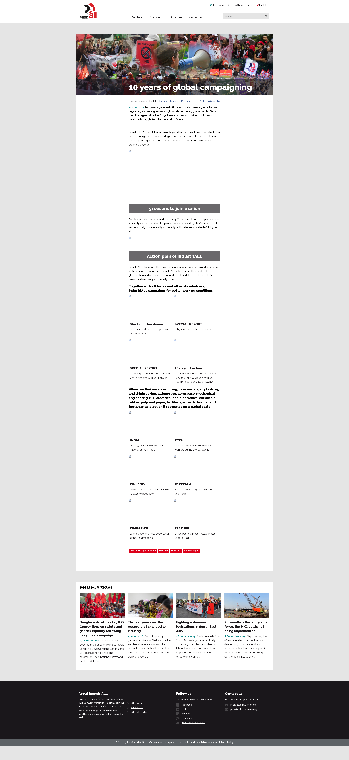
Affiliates (239, 5)
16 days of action (188, 368)
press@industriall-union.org (244, 709)
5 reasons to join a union (174, 208)
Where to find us (139, 712)
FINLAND (137, 484)
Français (174, 101)
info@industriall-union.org (243, 704)
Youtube (186, 713)
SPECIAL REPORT (188, 324)
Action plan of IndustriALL (174, 256)
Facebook (187, 704)
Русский (185, 101)
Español (163, 101)
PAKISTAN (183, 484)
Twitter (185, 709)
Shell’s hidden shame (146, 324)
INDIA (134, 440)
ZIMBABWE (139, 528)
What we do (137, 707)
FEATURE (182, 528)
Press (249, 5)
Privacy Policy (226, 742)
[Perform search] (266, 16)
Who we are (137, 703)
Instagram (187, 718)
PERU (179, 440)
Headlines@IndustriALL (193, 722)
